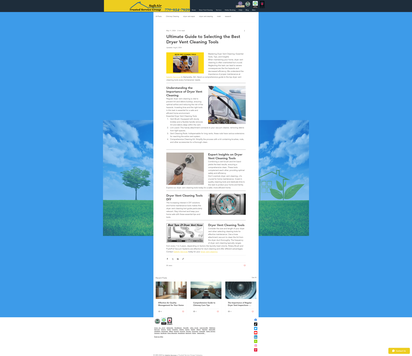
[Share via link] (183, 259)
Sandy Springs (210, 331)
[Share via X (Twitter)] (173, 259)
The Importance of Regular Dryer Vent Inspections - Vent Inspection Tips (240, 303)
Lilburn (198, 329)
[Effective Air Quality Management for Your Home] (171, 290)
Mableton (212, 328)
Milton (171, 331)
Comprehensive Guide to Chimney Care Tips (204, 303)
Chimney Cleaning (172, 16)
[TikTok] (255, 324)
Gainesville (212, 329)
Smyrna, (163, 329)
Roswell (176, 331)
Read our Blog (158, 337)
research (228, 16)
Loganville (202, 331)
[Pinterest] (255, 349)
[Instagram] (255, 345)
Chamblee (157, 331)
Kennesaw (195, 331)
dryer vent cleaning (206, 16)
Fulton (194, 333)
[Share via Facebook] (167, 259)
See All (254, 277)
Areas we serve (159, 328)
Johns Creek (194, 328)
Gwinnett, (189, 333)
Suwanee (157, 333)
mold (219, 16)
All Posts (159, 16)
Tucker (169, 329)
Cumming (175, 329)
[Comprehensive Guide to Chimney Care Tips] (206, 290)
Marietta (204, 329)
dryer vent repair (189, 16)
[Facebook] (255, 319)
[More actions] (244, 30)
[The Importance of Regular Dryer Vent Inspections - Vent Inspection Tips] (240, 290)
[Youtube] (255, 332)
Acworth (182, 331)
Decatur (188, 331)
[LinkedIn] (255, 337)
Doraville (186, 328)
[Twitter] (255, 328)
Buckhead (164, 333)
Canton (187, 329)
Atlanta (181, 329)
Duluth (193, 329)
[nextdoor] (255, 341)
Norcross (157, 329)
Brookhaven (178, 328)
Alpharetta (170, 328)
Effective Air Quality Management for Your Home (171, 303)
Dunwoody (164, 331)
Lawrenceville (204, 328)
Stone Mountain (172, 333)
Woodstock (181, 333)
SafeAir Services (171, 355)
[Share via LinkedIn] (178, 259)
